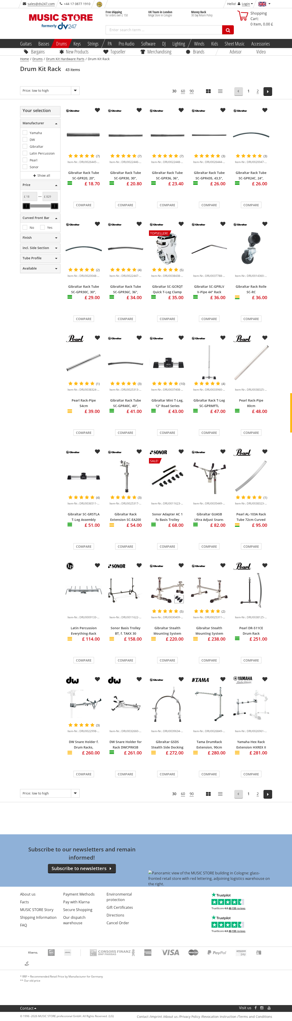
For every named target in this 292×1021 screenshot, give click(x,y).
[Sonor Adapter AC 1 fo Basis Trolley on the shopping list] (181, 452)
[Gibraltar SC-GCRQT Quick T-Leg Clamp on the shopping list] (181, 224)
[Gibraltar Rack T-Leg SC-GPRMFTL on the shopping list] (222, 338)
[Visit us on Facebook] (255, 1008)
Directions (115, 915)
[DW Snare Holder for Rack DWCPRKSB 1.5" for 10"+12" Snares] (125, 704)
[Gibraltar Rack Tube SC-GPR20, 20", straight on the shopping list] (97, 110)
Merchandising (159, 51)
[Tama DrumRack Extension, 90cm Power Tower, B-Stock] (209, 704)
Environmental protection (119, 897)
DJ (164, 43)
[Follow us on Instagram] (262, 1008)
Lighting (178, 43)
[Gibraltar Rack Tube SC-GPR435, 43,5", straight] (209, 135)
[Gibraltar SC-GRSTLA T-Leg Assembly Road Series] (83, 476)
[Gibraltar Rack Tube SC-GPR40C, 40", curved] (125, 362)
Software (148, 43)
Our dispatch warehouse (74, 920)
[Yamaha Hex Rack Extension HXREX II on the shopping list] (264, 679)
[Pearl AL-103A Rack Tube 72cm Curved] (251, 476)
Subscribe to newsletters (79, 868)
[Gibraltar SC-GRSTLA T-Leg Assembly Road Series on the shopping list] (97, 452)
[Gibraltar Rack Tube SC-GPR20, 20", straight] (83, 135)
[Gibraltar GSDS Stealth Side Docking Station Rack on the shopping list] (181, 679)
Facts (24, 901)
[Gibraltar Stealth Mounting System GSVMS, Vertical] (167, 590)
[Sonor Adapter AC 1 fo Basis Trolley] (167, 496)
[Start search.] (228, 29)
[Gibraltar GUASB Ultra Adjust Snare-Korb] (209, 476)
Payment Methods (79, 894)
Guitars (25, 43)
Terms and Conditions (255, 1016)
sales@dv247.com (41, 4)
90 (192, 91)
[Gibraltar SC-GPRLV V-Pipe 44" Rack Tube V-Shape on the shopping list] (222, 224)
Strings (93, 43)
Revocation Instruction (219, 1016)
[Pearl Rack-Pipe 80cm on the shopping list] (264, 338)
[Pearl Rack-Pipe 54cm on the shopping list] (97, 338)
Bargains (38, 51)
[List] (220, 91)
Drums (61, 43)
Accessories (260, 43)
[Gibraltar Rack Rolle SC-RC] (251, 248)
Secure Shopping (77, 909)
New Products (77, 51)
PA (110, 43)
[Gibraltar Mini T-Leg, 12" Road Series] (167, 362)
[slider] (26, 206)
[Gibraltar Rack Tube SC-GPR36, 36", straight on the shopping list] (181, 110)
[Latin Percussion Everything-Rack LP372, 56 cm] (83, 590)
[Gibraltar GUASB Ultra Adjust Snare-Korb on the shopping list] (222, 452)
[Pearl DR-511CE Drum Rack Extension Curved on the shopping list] (264, 565)
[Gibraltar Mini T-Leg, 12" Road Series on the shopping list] (181, 338)
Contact (27, 1008)
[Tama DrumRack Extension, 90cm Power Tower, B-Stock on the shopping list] (222, 679)
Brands (198, 51)
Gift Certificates (120, 907)
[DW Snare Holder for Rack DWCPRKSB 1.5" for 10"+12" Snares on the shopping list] (139, 679)
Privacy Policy (190, 1016)
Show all (43, 175)
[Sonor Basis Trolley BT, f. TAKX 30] (125, 590)
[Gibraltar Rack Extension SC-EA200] (125, 476)
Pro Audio (126, 43)
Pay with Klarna (76, 901)
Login (246, 4)
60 (183, 91)
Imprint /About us (164, 1016)
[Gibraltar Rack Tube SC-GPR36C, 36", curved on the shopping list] (139, 224)
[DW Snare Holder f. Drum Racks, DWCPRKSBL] (83, 704)
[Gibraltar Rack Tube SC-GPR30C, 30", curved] (83, 248)
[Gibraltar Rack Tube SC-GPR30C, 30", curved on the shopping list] (97, 224)
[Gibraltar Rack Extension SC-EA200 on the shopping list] (139, 452)
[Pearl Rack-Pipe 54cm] (83, 362)
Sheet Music (235, 43)
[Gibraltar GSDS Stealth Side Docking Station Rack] (167, 704)
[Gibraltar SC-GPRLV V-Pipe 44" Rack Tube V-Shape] (209, 248)
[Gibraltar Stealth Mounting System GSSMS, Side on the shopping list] (222, 565)
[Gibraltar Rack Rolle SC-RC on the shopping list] (264, 224)
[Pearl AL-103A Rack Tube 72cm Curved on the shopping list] (264, 452)
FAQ (23, 925)
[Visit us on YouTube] (269, 1008)
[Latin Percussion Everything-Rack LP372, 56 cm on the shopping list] (97, 565)
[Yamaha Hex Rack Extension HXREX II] (251, 704)
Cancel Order (118, 922)
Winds (199, 43)
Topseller (117, 51)
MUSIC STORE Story (36, 909)
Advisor (236, 51)
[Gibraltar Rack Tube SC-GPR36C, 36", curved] (125, 248)
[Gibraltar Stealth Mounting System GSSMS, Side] (209, 590)
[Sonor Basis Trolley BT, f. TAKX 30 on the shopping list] (139, 565)
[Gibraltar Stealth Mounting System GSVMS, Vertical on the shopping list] (181, 565)
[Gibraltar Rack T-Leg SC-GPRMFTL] (209, 362)
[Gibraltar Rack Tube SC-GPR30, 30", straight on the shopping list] (139, 110)
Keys (77, 43)
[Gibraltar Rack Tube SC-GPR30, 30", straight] (125, 135)
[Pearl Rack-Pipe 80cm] (251, 362)
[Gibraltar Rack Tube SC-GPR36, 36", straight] (167, 135)
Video (261, 51)
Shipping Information (38, 917)
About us (28, 894)
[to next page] (268, 91)
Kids (214, 43)
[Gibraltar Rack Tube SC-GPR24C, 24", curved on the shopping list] (264, 110)
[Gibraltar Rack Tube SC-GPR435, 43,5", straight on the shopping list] (222, 110)
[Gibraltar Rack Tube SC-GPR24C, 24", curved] (251, 135)
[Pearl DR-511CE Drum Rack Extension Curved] (251, 590)
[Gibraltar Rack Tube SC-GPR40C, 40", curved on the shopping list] (139, 338)
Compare (83, 205)
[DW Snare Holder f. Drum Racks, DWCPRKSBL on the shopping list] (97, 679)
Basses (43, 43)
